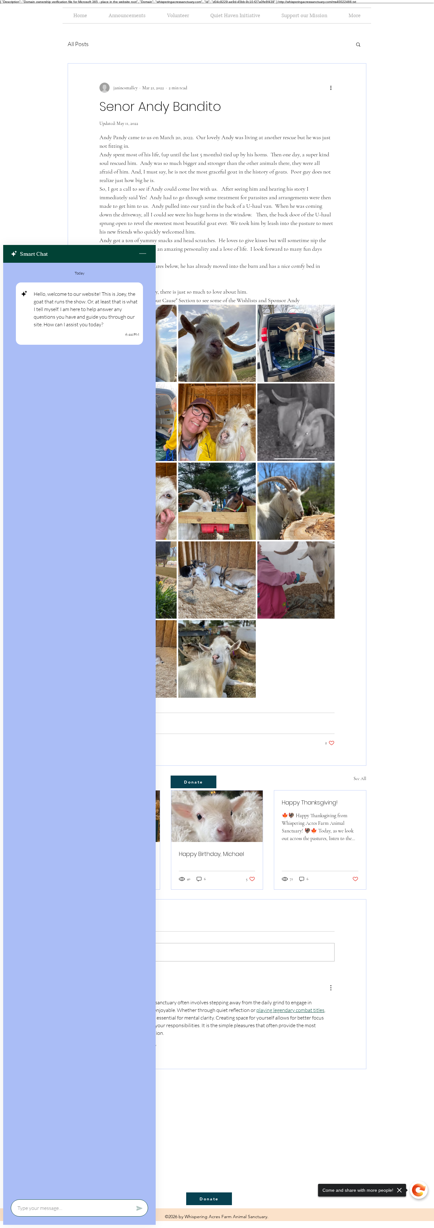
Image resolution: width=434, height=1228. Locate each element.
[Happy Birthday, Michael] (217, 816)
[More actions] (331, 88)
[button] (358, 44)
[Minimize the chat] (143, 254)
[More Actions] (331, 988)
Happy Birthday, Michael (211, 854)
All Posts (78, 43)
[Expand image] (216, 343)
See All (360, 778)
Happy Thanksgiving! (310, 802)
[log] (79, 729)
